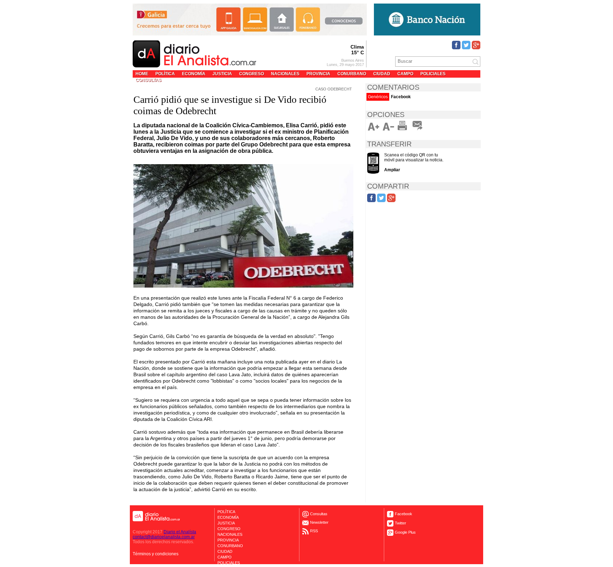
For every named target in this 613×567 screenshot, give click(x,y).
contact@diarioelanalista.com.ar (164, 536)
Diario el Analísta (180, 531)
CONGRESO (251, 73)
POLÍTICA (165, 73)
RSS (314, 531)
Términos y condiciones (155, 553)
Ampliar (392, 169)
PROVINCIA (318, 73)
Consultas (318, 514)
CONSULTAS (148, 80)
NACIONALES (285, 73)
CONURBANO (351, 73)
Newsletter (319, 522)
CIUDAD (381, 73)
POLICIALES (433, 73)
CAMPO (405, 73)
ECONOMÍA (193, 73)
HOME (142, 73)
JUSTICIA (222, 73)
